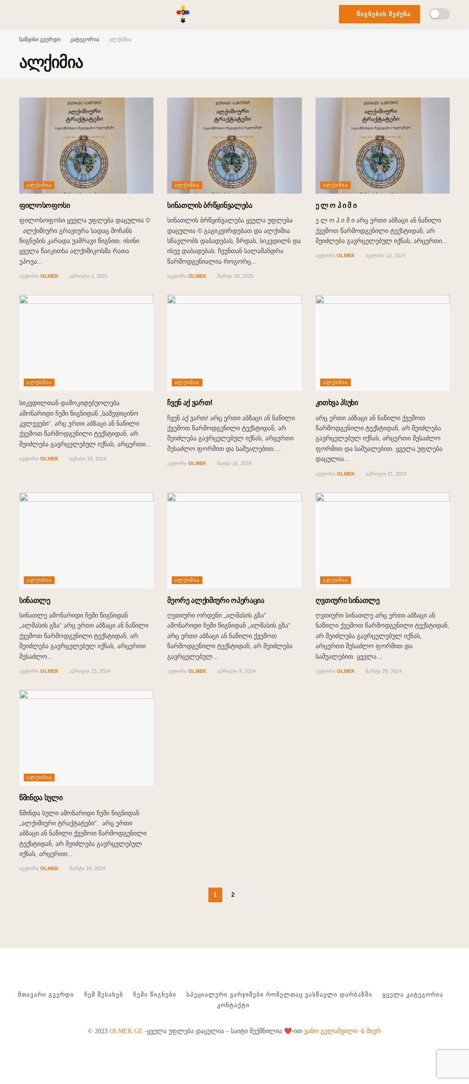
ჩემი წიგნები (154, 994)
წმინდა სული (40, 798)
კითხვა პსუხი (337, 402)
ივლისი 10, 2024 (384, 255)
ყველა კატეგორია (412, 994)
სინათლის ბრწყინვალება (209, 205)
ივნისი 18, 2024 (87, 458)
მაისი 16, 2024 (233, 463)
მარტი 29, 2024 (383, 671)
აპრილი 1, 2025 (88, 276)
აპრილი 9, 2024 (236, 671)
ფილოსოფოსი (44, 205)
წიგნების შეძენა (382, 14)
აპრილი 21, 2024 (385, 474)
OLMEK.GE (126, 1031)
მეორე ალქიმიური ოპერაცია (215, 600)
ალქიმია (120, 39)
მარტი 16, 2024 (86, 868)
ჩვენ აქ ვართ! (190, 402)
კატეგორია (84, 39)
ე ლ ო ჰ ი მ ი (336, 205)
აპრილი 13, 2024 (89, 671)
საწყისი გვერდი (39, 39)
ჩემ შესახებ (103, 994)
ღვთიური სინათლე (348, 600)
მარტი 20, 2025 (234, 276)
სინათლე (34, 600)
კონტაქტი (233, 1005)
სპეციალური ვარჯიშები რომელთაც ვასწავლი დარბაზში (279, 994)
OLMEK (49, 276)
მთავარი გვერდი (46, 994)
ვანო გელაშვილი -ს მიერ (342, 1031)
